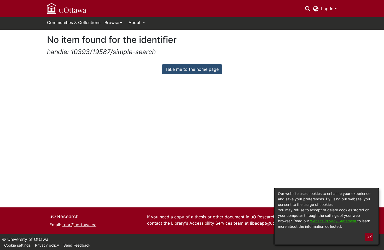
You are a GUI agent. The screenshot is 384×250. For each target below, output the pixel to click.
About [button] (135, 22)
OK (369, 237)
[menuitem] (113, 22)
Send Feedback (76, 245)
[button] (66, 8)
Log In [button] (328, 8)
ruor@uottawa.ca (79, 224)
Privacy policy (47, 245)
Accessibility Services (211, 223)
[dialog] (326, 216)
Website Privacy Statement (333, 221)
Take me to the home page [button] (192, 69)
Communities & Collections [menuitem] (73, 22)
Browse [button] (111, 22)
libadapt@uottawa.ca (271, 223)
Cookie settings (17, 245)
